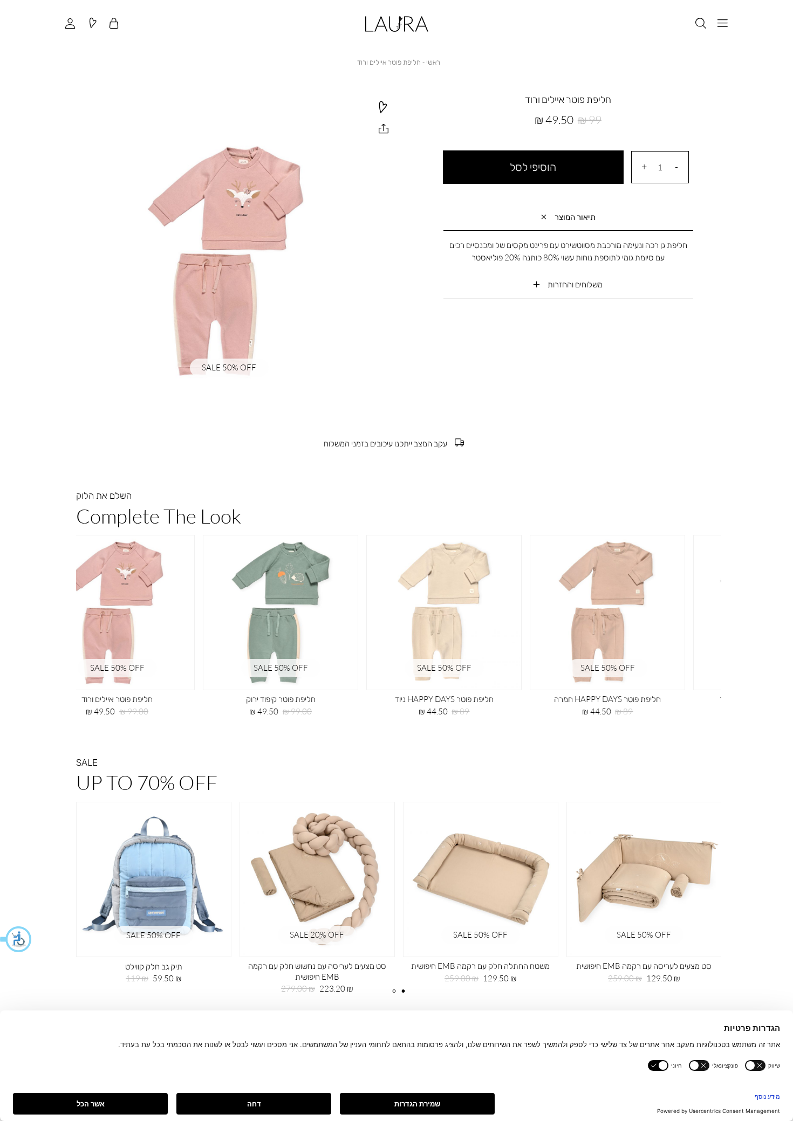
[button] (16, 939)
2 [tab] (403, 991)
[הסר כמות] (676, 167)
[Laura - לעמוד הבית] (396, 24)
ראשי (433, 62)
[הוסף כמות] (644, 167)
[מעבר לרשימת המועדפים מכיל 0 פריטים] (92, 24)
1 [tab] (394, 991)
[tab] (568, 217)
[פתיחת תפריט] (722, 24)
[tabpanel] (317, 902)
